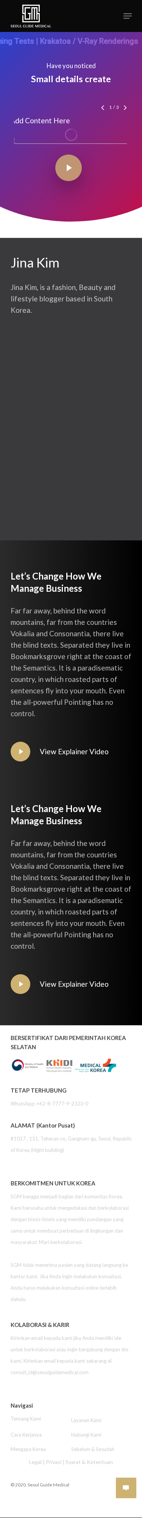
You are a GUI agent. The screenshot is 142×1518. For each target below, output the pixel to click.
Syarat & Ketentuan (89, 1462)
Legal (35, 1462)
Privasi (53, 1462)
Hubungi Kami (86, 1435)
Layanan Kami (86, 1420)
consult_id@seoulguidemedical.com (50, 1372)
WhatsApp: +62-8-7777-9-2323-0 (49, 1104)
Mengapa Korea (28, 1449)
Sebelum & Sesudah (92, 1449)
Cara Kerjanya (26, 1435)
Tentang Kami (26, 1419)
